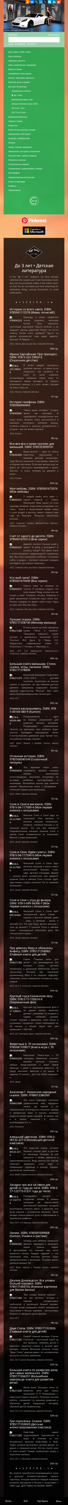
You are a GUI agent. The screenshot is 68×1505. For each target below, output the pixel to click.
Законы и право (15, 121)
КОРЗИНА (12, 35)
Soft (26, 1501)
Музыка (11, 143)
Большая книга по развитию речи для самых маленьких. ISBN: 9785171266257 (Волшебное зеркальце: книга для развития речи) (34, 1376)
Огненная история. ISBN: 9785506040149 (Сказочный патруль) (28, 759)
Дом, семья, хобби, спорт (19, 52)
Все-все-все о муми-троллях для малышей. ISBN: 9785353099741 (32, 445)
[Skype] (50, 2)
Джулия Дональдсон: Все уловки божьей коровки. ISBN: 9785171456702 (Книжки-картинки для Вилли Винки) (33, 1285)
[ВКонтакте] (32, 2)
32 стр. (54, 614)
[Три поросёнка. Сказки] (16, 1434)
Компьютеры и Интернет (19, 134)
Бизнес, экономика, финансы (21, 78)
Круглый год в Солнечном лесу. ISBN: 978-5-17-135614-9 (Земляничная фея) (31, 999)
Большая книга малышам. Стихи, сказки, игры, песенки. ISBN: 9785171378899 (33, 667)
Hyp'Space (42, 1501)
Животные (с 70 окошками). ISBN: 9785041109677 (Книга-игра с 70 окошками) (33, 1047)
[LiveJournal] (36, 2)
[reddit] (58, 2)
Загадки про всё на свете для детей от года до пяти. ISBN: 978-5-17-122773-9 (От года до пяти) (34, 1188)
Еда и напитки (14, 56)
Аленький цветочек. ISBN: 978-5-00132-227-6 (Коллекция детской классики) (32, 1140)
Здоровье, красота (16, 61)
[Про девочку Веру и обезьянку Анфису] (16, 961)
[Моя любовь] (16, 498)
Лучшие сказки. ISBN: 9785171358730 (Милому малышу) (33, 620)
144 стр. (54, 990)
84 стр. (54, 750)
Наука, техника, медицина (20, 147)
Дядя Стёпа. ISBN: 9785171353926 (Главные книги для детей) (33, 1329)
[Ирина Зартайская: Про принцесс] (16, 369)
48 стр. (54, 530)
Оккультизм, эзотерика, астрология (24, 151)
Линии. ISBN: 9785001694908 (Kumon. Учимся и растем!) (29, 1234)
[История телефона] (16, 411)
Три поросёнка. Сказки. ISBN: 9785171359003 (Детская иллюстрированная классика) (30, 1424)
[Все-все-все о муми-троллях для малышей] (16, 453)
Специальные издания (18, 164)
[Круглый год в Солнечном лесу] (16, 1011)
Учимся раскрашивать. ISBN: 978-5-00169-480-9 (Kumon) (33, 710)
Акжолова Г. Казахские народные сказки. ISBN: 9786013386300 (33, 1093)
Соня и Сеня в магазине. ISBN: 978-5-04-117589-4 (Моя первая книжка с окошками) (31, 807)
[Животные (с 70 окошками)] (16, 1057)
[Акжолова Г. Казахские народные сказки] (16, 1101)
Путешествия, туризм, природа (22, 156)
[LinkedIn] (54, 2)
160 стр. (54, 658)
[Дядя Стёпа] (16, 1338)
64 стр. (54, 1275)
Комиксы (12, 186)
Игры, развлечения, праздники (22, 65)
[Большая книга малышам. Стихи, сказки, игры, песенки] (16, 676)
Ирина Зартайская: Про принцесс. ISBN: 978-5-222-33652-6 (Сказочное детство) (34, 357)
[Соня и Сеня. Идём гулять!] (16, 867)
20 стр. (54, 572)
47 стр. (54, 396)
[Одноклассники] (27, 2)
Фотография (14, 173)
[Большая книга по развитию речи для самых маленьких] (16, 1389)
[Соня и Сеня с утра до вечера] (16, 915)
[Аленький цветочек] (16, 1151)
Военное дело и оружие (19, 82)
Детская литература (17, 87)
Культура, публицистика (19, 138)
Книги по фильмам (16, 182)
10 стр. (54, 798)
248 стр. (54, 348)
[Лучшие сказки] (16, 629)
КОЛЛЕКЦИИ (54, 35)
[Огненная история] (16, 769)
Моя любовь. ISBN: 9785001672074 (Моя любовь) (33, 490)
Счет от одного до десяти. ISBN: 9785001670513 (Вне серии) (32, 537)
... (44, 302)
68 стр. (54, 438)
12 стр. (54, 846)
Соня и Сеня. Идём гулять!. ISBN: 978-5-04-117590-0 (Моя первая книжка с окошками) (32, 855)
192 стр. (54, 703)
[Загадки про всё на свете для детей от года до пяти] (16, 1199)
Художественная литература (21, 177)
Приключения (14, 190)
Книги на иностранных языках (21, 130)
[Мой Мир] (41, 2)
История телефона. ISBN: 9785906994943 (27, 403)
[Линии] (16, 1242)
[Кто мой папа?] (16, 587)
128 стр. (54, 1179)
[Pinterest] (34, 220)
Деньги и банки (15, 69)
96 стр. (54, 1323)
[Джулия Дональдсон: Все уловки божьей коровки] (16, 1296)
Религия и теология (17, 160)
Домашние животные (18, 117)
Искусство (12, 125)
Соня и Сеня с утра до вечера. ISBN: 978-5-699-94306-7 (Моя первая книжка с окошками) (30, 903)
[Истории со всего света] (16, 319)
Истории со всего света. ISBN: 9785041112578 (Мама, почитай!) (32, 310)
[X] (45, 2)
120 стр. (54, 1364)
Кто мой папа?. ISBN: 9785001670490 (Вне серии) (28, 579)
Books (8, 1501)
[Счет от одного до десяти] (16, 545)
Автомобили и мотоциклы (19, 74)
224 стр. (54, 483)
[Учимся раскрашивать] (16, 720)
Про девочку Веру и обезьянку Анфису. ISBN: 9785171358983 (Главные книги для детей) (31, 951)
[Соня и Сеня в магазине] (16, 819)
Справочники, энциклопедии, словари (25, 169)
